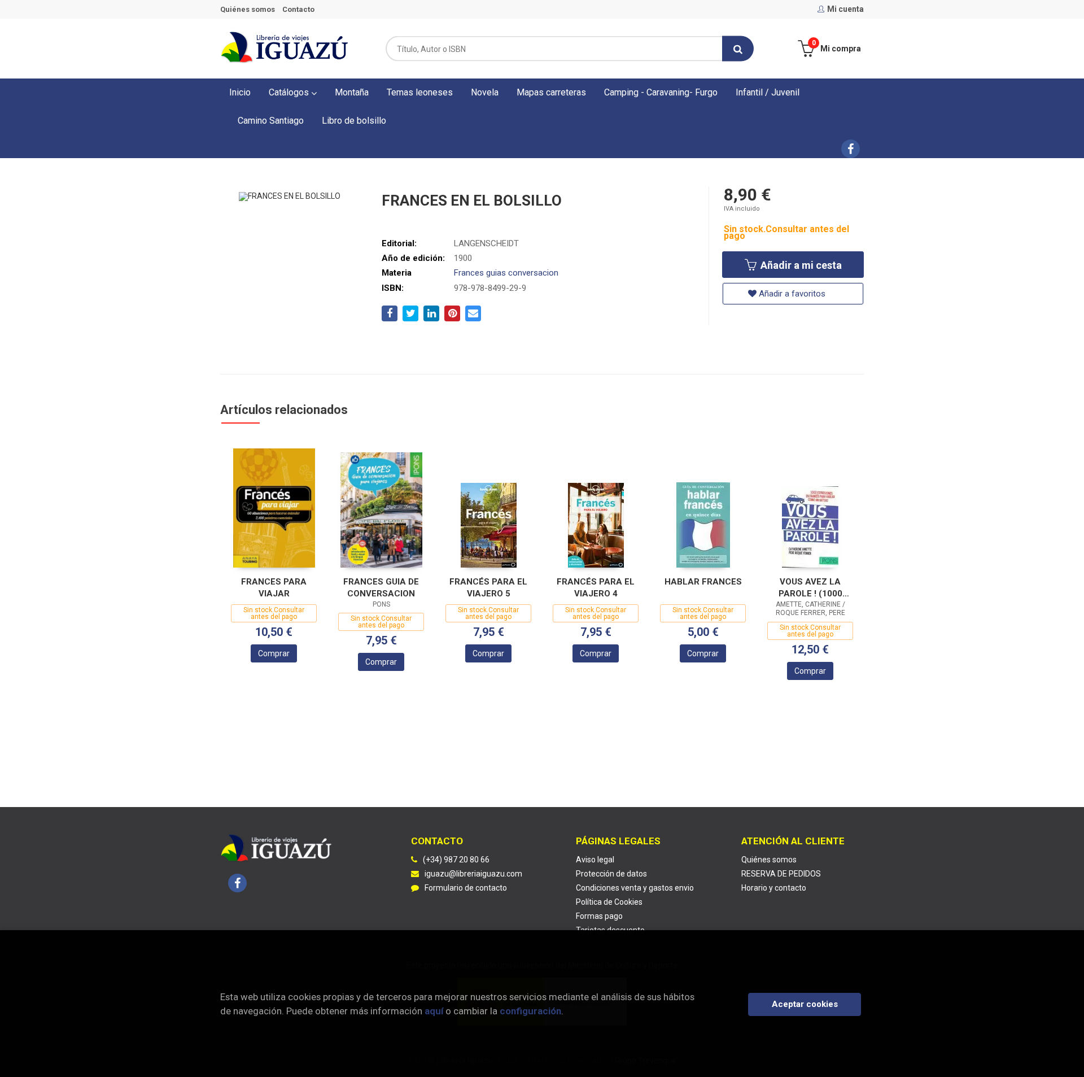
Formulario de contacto (466, 887)
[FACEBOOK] (850, 148)
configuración (530, 1011)
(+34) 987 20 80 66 (456, 859)
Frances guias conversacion (506, 273)
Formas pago (599, 916)
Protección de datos (611, 873)
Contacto (298, 9)
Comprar (274, 653)
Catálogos (290, 92)
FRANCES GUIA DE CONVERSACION (381, 588)
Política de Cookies (609, 901)
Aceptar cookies (805, 1004)
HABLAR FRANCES (703, 582)
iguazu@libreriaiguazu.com (473, 873)
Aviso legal (595, 859)
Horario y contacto (773, 887)
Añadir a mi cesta (800, 265)
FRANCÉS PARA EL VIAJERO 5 (488, 588)
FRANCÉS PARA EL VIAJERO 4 (596, 588)
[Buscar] (738, 49)
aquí (434, 1011)
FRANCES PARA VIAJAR (274, 588)
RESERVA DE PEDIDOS (781, 873)
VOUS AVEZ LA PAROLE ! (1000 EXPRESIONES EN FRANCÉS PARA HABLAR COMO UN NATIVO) (810, 588)
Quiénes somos (247, 9)
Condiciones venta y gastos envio (635, 887)
